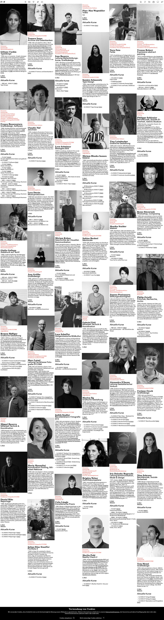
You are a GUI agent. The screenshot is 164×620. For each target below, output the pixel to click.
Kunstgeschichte (98, 559)
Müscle (35, 140)
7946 (65, 84)
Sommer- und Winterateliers (145, 44)
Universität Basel (121, 401)
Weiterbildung (120, 495)
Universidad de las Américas (91, 168)
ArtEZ (8, 344)
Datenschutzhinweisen (112, 612)
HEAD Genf (40, 283)
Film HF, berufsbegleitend (63, 144)
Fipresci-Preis (68, 166)
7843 (15, 184)
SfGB (120, 480)
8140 (9, 157)
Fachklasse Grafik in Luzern (93, 403)
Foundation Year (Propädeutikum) (65, 53)
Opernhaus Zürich (33, 481)
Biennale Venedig (13, 134)
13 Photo (38, 383)
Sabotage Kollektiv (64, 158)
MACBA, (5, 134)
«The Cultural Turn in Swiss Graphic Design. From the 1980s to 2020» (67, 260)
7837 (13, 189)
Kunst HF (112, 222)
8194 (65, 180)
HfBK (84, 247)
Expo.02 (49, 482)
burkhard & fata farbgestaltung (122, 60)
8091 (9, 168)
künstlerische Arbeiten (89, 575)
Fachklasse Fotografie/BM (41, 385)
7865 (15, 83)
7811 (101, 186)
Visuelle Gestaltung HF (62, 50)
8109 (93, 271)
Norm (11, 64)
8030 (125, 517)
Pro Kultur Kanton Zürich (155, 142)
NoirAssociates (116, 158)
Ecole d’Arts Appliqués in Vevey (44, 373)
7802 (101, 197)
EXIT (73, 158)
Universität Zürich (97, 249)
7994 (65, 278)
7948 (38, 307)
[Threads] (145, 2)
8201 (63, 175)
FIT (133, 483)
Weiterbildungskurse (7, 49)
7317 (18, 368)
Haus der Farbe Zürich (89, 496)
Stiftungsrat (113, 289)
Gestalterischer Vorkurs (89, 8)
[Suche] (42, 2)
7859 (13, 180)
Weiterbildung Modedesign (118, 471)
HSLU (114, 393)
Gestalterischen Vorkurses (120, 405)
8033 (125, 512)
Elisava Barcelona (47, 285)
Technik (84, 318)
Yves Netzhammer (121, 314)
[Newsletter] (38, 2)
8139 (145, 240)
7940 (65, 87)
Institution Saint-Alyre (96, 330)
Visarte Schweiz (148, 136)
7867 (15, 277)
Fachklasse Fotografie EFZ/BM (37, 36)
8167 (147, 328)
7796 (100, 200)
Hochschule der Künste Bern (63, 514)
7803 (101, 193)
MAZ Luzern (31, 380)
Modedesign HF (114, 469)
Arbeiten (153, 306)
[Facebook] (141, 2)
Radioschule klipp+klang (98, 497)
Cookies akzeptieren (66, 618)
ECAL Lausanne (46, 379)
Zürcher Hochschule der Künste (37, 46)
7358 (15, 281)
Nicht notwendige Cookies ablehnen (91, 618)
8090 (9, 171)
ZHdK (11, 71)
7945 (120, 78)
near (37, 297)
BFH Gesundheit (96, 493)
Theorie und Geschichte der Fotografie (94, 561)
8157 (147, 335)
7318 (101, 204)
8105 (63, 273)
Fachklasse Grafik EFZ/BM (118, 44)
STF (118, 483)
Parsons (112, 484)
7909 (120, 522)
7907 (120, 526)
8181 (118, 255)
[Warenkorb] (162, 2)
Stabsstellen (113, 468)
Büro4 (148, 62)
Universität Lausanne (96, 166)
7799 (100, 429)
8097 (145, 154)
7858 (40, 219)
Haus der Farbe (59, 73)
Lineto (18, 65)
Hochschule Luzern (48, 207)
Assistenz (31, 461)
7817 (13, 196)
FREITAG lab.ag (17, 433)
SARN (60, 357)
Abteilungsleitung (60, 49)
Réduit (65, 160)
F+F (3, 2)
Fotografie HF (141, 208)
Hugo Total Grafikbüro (147, 403)
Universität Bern (142, 483)
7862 (124, 328)
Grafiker (92, 410)
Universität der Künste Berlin (91, 165)
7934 (11, 177)
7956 (91, 507)
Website (3, 77)
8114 (65, 367)
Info (29, 73)
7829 (13, 192)
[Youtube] (153, 2)
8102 (118, 509)
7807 (101, 189)
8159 (147, 331)
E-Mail (3, 76)
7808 (18, 363)
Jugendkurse (86, 153)
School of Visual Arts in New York (38, 47)
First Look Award (72, 163)
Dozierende (4, 48)
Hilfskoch (90, 341)
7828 (40, 223)
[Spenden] (33, 2)
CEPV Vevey (39, 380)
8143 (63, 529)
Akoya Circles (36, 203)
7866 (151, 87)
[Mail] (29, 2)
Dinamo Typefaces (102, 87)
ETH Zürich (37, 379)
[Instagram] (149, 2)
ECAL (17, 61)
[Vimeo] (158, 2)
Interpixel (148, 127)
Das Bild (72, 427)
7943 (120, 258)
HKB (4, 140)
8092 (9, 164)
